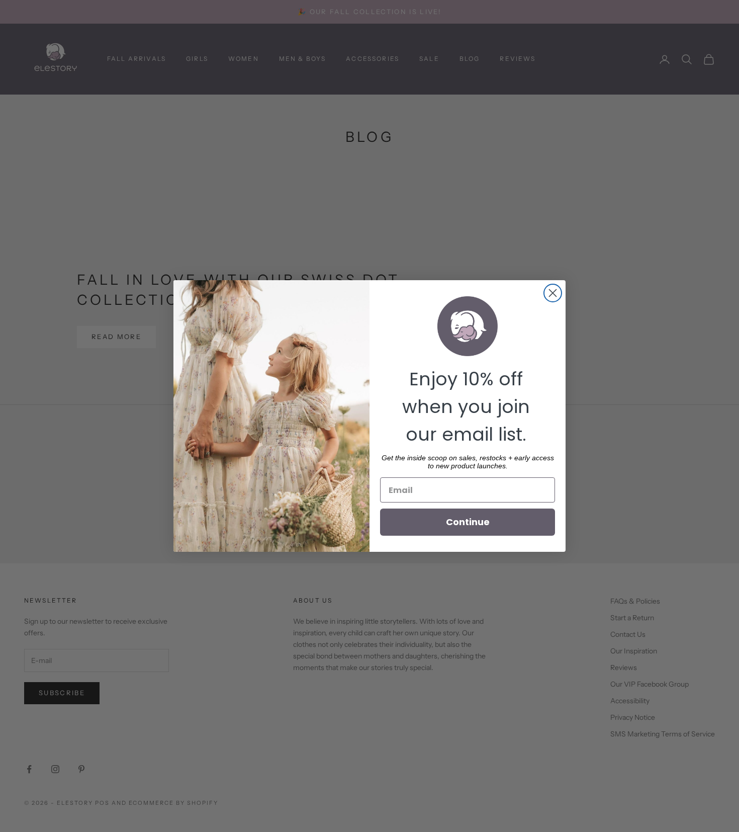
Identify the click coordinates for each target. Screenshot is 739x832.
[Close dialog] (553, 293)
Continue (468, 522)
